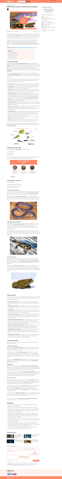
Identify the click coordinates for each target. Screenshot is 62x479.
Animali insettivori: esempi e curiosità (35, 440)
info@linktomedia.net (27, 465)
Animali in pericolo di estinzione (48, 9)
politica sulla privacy (15, 460)
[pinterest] (15, 474)
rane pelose (36, 325)
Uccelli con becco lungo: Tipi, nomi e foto (49, 23)
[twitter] (10, 474)
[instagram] (12, 474)
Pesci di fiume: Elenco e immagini (36, 435)
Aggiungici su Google (37, 31)
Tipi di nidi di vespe (45, 17)
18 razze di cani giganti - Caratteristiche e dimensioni (49, 28)
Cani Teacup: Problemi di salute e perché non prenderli (49, 19)
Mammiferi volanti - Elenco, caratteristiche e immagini (19, 436)
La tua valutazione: (19, 458)
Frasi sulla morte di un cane (47, 21)
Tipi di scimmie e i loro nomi (47, 24)
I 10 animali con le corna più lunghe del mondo (48, 31)
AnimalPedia (8, 3)
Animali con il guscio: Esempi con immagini (18, 440)
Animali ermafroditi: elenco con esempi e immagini (27, 47)
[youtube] (14, 474)
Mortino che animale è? (46, 26)
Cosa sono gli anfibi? (13, 52)
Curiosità (11, 3)
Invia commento (36, 460)
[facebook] (8, 474)
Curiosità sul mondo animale (16, 3)
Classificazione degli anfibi (14, 54)
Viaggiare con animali (48, 11)
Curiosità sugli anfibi (13, 58)
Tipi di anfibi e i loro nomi (13, 55)
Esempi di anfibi (12, 56)
